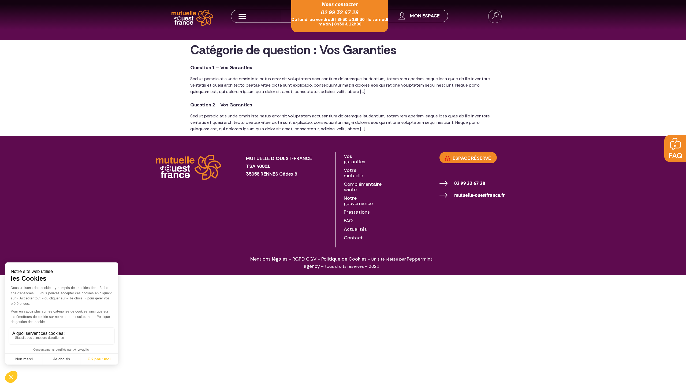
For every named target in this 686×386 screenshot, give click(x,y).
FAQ (675, 155)
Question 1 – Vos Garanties (221, 67)
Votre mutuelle (353, 173)
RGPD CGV (304, 259)
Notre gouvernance (358, 201)
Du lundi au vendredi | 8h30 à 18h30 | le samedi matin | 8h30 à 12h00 (339, 22)
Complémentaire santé (363, 187)
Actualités (355, 229)
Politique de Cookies (344, 259)
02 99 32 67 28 (340, 12)
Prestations (357, 212)
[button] (256, 16)
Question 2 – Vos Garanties (221, 105)
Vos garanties (354, 159)
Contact (353, 238)
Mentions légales (269, 259)
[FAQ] (675, 144)
